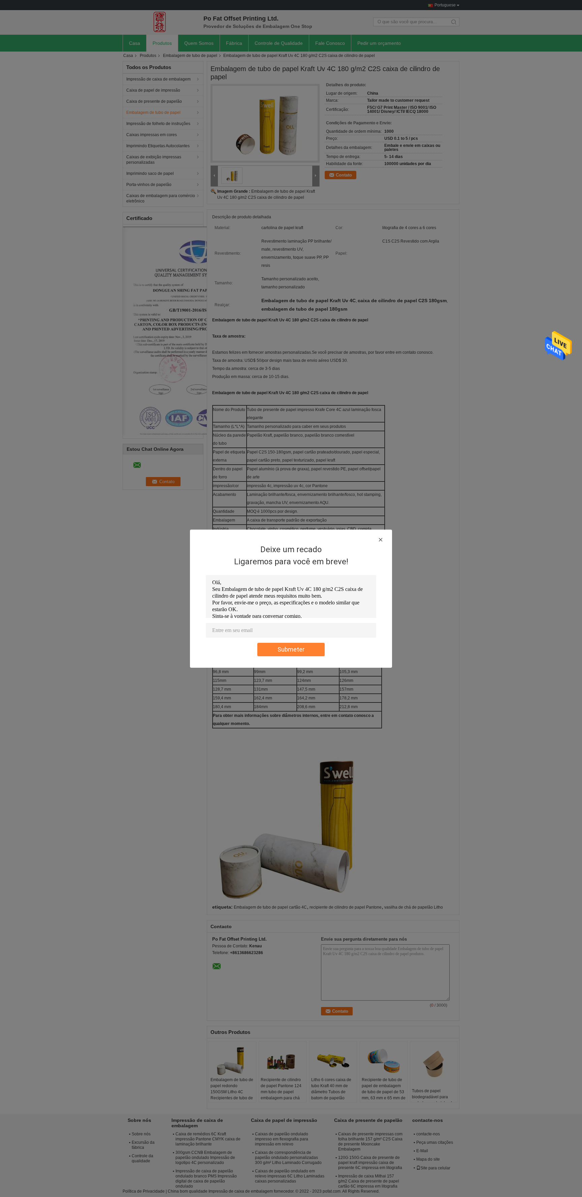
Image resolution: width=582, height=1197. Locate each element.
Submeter (291, 649)
